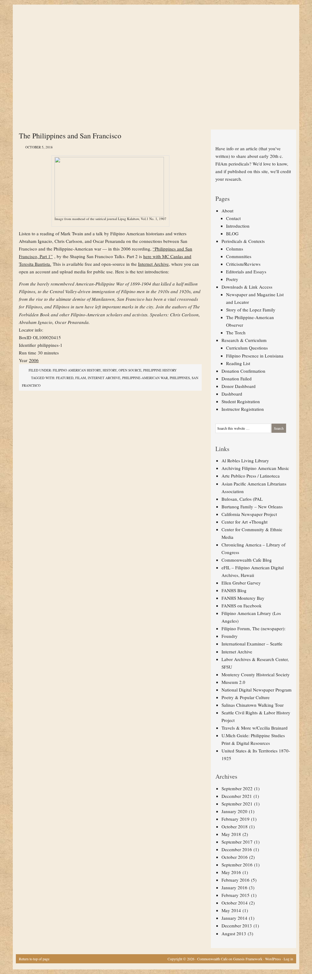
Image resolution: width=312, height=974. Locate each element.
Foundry (230, 636)
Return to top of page (34, 958)
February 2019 (236, 819)
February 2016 (236, 880)
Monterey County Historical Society (256, 674)
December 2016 (237, 849)
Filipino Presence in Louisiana (254, 356)
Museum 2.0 (233, 682)
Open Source (130, 370)
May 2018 (231, 834)
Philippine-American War (145, 377)
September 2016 (237, 865)
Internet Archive (153, 264)
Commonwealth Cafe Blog (247, 560)
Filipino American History (77, 370)
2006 (34, 360)
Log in (288, 958)
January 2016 (234, 887)
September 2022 (237, 788)
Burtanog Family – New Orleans (252, 506)
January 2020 (234, 811)
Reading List (238, 363)
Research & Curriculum (244, 340)
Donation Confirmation (243, 371)
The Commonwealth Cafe (153, 27)
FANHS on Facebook (242, 606)
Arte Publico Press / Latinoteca (251, 476)
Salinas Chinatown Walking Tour (253, 705)
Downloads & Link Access (247, 287)
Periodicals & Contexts (243, 241)
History (110, 370)
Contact (233, 218)
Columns (234, 249)
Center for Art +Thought (245, 522)
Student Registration (241, 401)
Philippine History (160, 370)
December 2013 (237, 925)
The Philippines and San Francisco (70, 135)
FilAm (80, 377)
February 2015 (236, 895)
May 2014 (231, 910)
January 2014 (234, 918)
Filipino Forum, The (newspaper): (253, 628)
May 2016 (231, 872)
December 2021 (237, 796)
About (227, 211)
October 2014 (235, 903)
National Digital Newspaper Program (257, 690)
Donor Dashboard (239, 386)
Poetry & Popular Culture (246, 697)
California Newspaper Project (249, 514)
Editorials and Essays (246, 271)
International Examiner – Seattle (252, 644)
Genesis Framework (247, 958)
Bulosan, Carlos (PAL (242, 499)
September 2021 (237, 804)
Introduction (238, 226)
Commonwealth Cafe (212, 958)
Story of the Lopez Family (250, 310)
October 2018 (235, 826)
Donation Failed (237, 378)
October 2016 (235, 857)
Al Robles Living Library (245, 460)
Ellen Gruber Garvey (241, 583)
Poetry (232, 279)
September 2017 (237, 842)
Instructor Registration (243, 409)
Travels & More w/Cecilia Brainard (255, 728)
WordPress (273, 958)
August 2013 (234, 933)
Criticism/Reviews (243, 264)
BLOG (232, 233)
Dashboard (232, 394)
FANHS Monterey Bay (243, 598)
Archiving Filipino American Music (255, 468)
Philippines (180, 377)
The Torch (236, 332)
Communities (238, 256)
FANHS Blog (234, 590)
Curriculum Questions (247, 348)
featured (64, 377)
